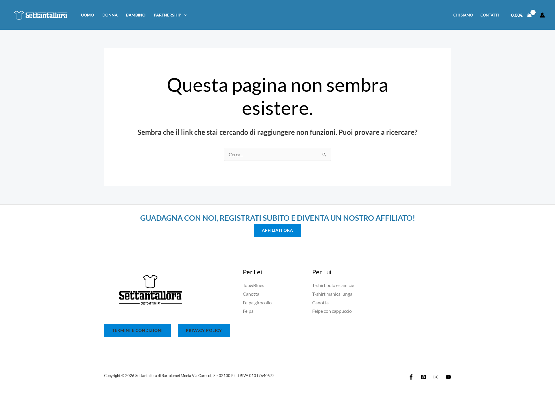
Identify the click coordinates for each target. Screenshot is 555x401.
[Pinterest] (423, 377)
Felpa (248, 311)
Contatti (489, 15)
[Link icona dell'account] (542, 15)
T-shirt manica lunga (332, 294)
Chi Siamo (463, 15)
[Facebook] (411, 377)
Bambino (135, 14)
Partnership (167, 14)
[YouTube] (448, 377)
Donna (110, 14)
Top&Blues (253, 285)
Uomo (87, 14)
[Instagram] (436, 377)
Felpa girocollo (257, 302)
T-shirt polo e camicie (333, 285)
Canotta (251, 294)
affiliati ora (277, 230)
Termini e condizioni (137, 330)
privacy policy (204, 330)
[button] (184, 14)
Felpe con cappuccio (332, 311)
